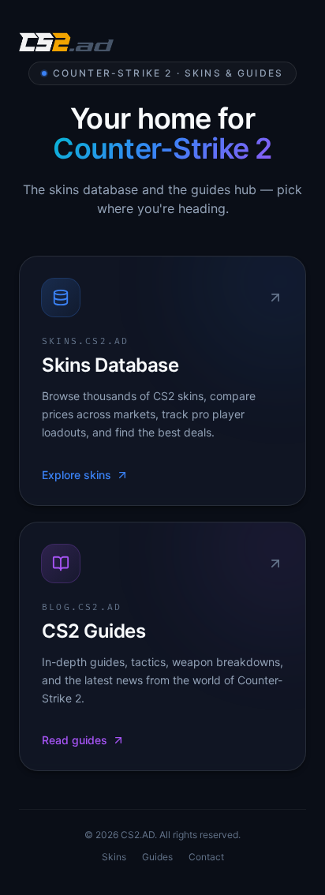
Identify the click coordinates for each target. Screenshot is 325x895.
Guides (157, 857)
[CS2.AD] (66, 44)
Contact (206, 857)
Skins (114, 857)
